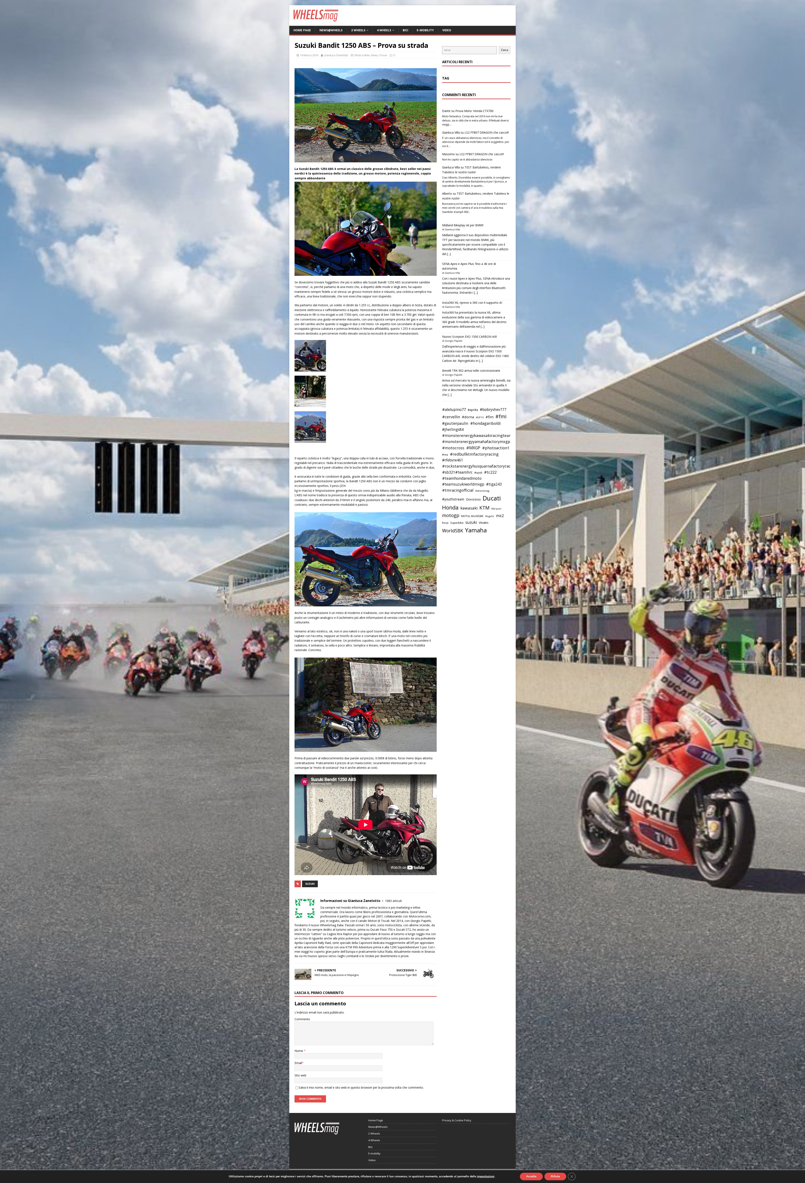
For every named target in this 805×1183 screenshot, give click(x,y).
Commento (302, 1019)
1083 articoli (393, 901)
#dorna (468, 416)
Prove (383, 55)
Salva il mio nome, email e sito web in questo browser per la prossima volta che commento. (361, 1087)
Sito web (300, 1075)
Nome (299, 1051)
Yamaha (476, 530)
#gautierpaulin (455, 423)
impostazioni (485, 1176)
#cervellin (451, 416)
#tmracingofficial (457, 490)
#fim (489, 416)
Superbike (457, 523)
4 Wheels (384, 30)
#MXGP (473, 448)
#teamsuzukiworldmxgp (463, 484)
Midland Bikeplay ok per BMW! (462, 225)
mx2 (500, 515)
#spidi (478, 472)
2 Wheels (358, 30)
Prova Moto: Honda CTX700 (474, 111)
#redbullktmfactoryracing (474, 454)
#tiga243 (494, 484)
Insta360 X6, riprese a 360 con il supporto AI (472, 303)
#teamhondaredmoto (462, 478)
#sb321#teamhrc (457, 472)
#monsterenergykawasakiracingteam (477, 435)
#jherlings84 (453, 429)
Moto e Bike (362, 55)
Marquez (496, 508)
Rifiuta (555, 1176)
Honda (450, 507)
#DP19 (480, 417)
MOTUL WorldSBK (472, 516)
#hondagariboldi (485, 423)
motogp (450, 515)
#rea (445, 454)
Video (446, 30)
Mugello (489, 516)
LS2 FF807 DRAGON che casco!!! (487, 132)
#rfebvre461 (452, 460)
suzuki (310, 884)
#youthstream (453, 499)
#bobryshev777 (493, 409)
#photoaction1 (495, 447)
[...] (449, 254)
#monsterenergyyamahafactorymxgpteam (481, 441)
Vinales (483, 522)
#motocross (453, 447)
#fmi (500, 416)
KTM (484, 507)
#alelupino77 (454, 409)
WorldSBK (452, 531)
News (374, 55)
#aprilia (473, 410)
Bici (405, 30)
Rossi (445, 523)
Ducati (492, 498)
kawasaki (469, 508)
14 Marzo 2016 (309, 55)
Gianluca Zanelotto (336, 55)
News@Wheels (331, 30)
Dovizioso (473, 499)
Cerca (504, 50)
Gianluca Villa (451, 132)
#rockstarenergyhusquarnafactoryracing (479, 466)
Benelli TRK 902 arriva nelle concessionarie (471, 371)
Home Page (302, 30)
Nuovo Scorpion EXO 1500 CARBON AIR (469, 337)
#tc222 (490, 472)
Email (298, 1063)
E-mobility (425, 30)
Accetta (531, 1176)
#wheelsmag (482, 490)
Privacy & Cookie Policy (456, 1120)
